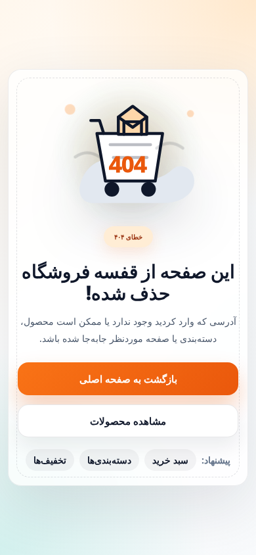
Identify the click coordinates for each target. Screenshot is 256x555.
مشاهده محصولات (128, 420)
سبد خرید (170, 460)
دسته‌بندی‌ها (109, 460)
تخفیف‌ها (49, 460)
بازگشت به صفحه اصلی (128, 378)
